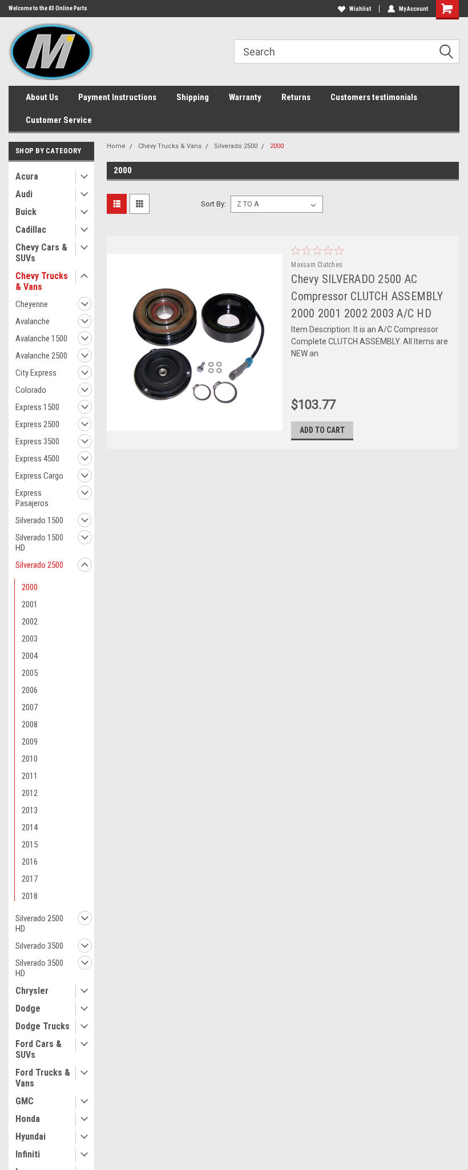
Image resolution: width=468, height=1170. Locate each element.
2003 (30, 639)
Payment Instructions (117, 97)
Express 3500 (37, 441)
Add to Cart (322, 430)
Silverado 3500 (39, 946)
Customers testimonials (373, 97)
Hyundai (30, 1136)
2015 (30, 844)
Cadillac (30, 229)
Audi (24, 194)
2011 (30, 776)
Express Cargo (39, 476)
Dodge (28, 1008)
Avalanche (32, 321)
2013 (30, 810)
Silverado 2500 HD (39, 923)
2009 (30, 742)
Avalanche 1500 (41, 338)
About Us (42, 97)
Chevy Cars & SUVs (41, 253)
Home (116, 146)
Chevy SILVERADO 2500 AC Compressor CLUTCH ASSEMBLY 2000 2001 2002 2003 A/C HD (367, 296)
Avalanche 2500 (41, 356)
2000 (30, 587)
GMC (24, 1101)
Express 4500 (37, 458)
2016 (30, 862)
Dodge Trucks (42, 1026)
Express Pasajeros (32, 498)
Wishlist (360, 9)
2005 (30, 673)
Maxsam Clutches (316, 265)
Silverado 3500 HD (39, 968)
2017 (30, 879)
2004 (30, 656)
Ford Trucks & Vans (42, 1078)
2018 (30, 896)
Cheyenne (31, 304)
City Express (36, 373)
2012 (30, 793)
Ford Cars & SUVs (38, 1049)
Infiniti (27, 1154)
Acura (26, 176)
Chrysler (32, 990)
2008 (30, 724)
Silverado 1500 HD (39, 542)
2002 (30, 621)
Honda (27, 1118)
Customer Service (59, 120)
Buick (26, 211)
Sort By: (213, 204)
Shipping (192, 97)
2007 (30, 707)
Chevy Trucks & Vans (41, 281)
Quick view (194, 422)
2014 (30, 827)
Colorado (30, 390)
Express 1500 (37, 407)
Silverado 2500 (39, 565)
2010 (30, 759)
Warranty (245, 97)
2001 (30, 604)
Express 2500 (37, 424)
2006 (30, 690)
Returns (295, 97)
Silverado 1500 (39, 520)
